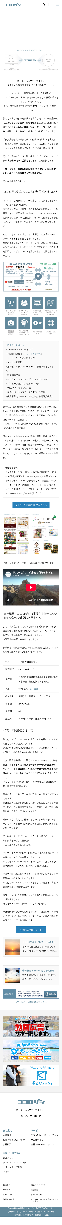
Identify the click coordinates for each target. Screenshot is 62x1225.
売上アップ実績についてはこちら (31, 505)
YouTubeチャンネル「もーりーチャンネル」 (44, 1200)
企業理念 (7, 1135)
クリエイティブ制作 (12, 1167)
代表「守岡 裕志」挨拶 (14, 1140)
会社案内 (6, 1185)
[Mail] (35, 1116)
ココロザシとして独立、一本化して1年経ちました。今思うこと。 (39, 942)
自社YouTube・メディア (42, 1144)
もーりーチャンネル (31, 354)
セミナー (7, 1172)
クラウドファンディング (14, 1162)
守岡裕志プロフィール (31, 930)
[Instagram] (22, 1116)
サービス (6, 1190)
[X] (26, 1116)
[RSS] (40, 1116)
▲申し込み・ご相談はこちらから (31, 1002)
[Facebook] (31, 1116)
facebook (34, 689)
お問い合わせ (36, 1194)
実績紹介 (34, 1190)
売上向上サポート (15, 345)
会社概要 (7, 1144)
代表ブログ (7, 1194)
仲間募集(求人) (9, 1199)
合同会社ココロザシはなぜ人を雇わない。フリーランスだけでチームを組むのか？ (39, 970)
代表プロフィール (38, 1185)
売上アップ (8, 1157)
